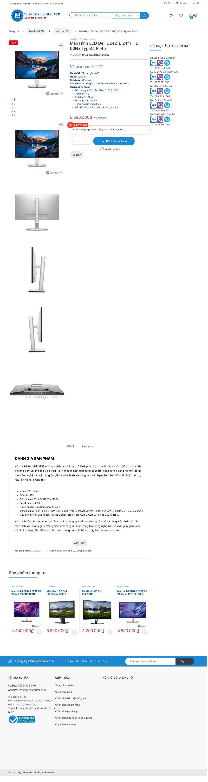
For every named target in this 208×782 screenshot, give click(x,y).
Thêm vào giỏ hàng (116, 141)
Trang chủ (14, 31)
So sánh (99, 65)
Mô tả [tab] (70, 446)
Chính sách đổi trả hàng (67, 704)
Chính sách (181, 3)
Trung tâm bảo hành (65, 685)
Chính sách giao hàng (66, 711)
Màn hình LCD (36, 31)
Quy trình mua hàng (65, 724)
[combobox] (90, 15)
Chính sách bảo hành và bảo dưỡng (73, 717)
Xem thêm (79, 542)
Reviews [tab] (87, 446)
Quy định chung (63, 691)
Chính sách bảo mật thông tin (70, 698)
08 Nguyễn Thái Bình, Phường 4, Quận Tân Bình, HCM (36, 3)
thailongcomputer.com (32, 690)
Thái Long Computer (21, 772)
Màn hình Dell (62, 31)
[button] (10, 39)
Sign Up (185, 661)
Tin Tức (167, 3)
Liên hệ (195, 3)
